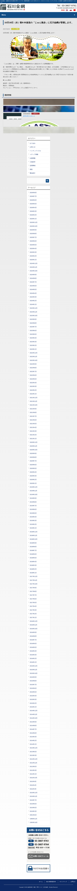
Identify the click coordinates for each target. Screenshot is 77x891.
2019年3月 (33, 520)
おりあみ (32, 143)
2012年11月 (33, 763)
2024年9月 (33, 274)
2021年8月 (33, 412)
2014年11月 (33, 714)
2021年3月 (33, 431)
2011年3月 (33, 789)
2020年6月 (33, 464)
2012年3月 (33, 770)
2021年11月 (33, 401)
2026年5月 (33, 204)
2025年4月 (33, 248)
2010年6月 (33, 804)
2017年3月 (33, 610)
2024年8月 (33, 278)
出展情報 (32, 158)
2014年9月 (33, 722)
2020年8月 (33, 457)
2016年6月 (33, 643)
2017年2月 (33, 613)
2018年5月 (33, 558)
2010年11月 (33, 796)
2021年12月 (33, 397)
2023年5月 (33, 334)
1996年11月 (33, 819)
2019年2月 (33, 524)
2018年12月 (33, 532)
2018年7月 (33, 550)
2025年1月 (33, 259)
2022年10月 (33, 360)
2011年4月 (33, 785)
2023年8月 (33, 323)
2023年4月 (33, 338)
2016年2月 (33, 658)
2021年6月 (33, 420)
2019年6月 (33, 509)
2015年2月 (33, 703)
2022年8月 (33, 368)
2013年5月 (33, 751)
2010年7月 (33, 800)
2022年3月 (33, 386)
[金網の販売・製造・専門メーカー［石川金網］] (13, 9)
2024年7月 (33, 282)
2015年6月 (33, 688)
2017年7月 (33, 595)
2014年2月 (33, 740)
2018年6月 (33, 554)
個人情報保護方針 (51, 881)
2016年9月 (33, 632)
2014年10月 (33, 718)
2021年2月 (33, 435)
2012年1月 (33, 774)
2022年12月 (33, 353)
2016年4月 (33, 651)
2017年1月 (33, 617)
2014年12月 (33, 710)
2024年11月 (33, 267)
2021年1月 (33, 438)
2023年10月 (33, 315)
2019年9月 (33, 498)
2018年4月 (33, 561)
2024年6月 (33, 286)
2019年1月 (33, 528)
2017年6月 (33, 599)
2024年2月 (33, 300)
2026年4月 (33, 207)
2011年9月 (33, 781)
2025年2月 (33, 256)
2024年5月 (33, 289)
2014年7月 (33, 729)
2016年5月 (33, 647)
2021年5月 (33, 423)
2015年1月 (33, 707)
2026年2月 (33, 215)
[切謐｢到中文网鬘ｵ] (74, 10)
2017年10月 (33, 584)
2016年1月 (33, 662)
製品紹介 (32, 173)
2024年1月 (33, 304)
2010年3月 (33, 811)
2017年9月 (33, 587)
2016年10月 (33, 628)
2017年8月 (33, 591)
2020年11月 (33, 446)
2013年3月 (33, 755)
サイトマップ (63, 881)
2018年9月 (33, 543)
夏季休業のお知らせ (29, 116)
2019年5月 (33, 513)
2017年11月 (33, 580)
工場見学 (32, 162)
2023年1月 (33, 349)
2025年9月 (33, 230)
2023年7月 (33, 327)
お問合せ (73, 881)
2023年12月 (33, 308)
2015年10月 (33, 673)
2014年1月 (33, 744)
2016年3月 (33, 655)
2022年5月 (33, 379)
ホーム (41, 881)
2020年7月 (33, 461)
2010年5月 (33, 807)
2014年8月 (33, 725)
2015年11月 (33, 669)
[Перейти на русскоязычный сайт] (71, 10)
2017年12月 (33, 576)
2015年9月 (33, 677)
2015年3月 (33, 699)
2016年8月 (33, 636)
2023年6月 (33, 330)
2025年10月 (33, 226)
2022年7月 (33, 371)
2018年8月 (33, 546)
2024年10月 (33, 271)
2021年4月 (33, 427)
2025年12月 (33, 222)
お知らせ (35, 113)
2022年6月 (33, 375)
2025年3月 (33, 252)
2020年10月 (33, 450)
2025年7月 (33, 237)
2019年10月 (33, 494)
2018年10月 (33, 539)
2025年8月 (33, 233)
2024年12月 (33, 263)
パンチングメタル (35, 151)
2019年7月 (33, 505)
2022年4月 (33, 382)
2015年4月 (33, 696)
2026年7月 (33, 196)
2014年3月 (33, 736)
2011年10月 (33, 777)
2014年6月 (33, 733)
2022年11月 (33, 356)
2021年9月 (33, 409)
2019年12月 (33, 487)
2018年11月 (33, 535)
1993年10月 (33, 822)
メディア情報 (15, 29)
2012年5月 (33, 766)
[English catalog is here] (67, 10)
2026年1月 (33, 218)
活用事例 (32, 165)
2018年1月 (33, 573)
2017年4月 (33, 606)
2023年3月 (33, 341)
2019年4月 (33, 517)
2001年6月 (33, 815)
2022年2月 (33, 390)
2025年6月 (33, 241)
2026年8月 (33, 192)
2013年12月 (33, 748)
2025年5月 (33, 245)
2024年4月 (33, 293)
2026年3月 (33, 211)
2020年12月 (33, 442)
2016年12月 (33, 621)
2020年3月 (33, 476)
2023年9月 (33, 319)
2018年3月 (33, 565)
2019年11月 (33, 491)
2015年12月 (33, 666)
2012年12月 (33, 759)
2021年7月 (33, 416)
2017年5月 (33, 602)
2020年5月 (33, 468)
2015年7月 (33, 684)
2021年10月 (33, 405)
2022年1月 (33, 394)
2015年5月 (33, 692)
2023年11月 (33, 312)
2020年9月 (33, 453)
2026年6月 (33, 200)
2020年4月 (33, 472)
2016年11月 (33, 625)
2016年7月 (33, 640)
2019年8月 (33, 502)
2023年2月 (33, 345)
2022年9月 (33, 364)
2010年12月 (33, 792)
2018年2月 (33, 569)
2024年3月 (33, 297)
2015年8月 (33, 681)
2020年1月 (33, 483)
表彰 (31, 169)
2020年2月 (33, 479)
